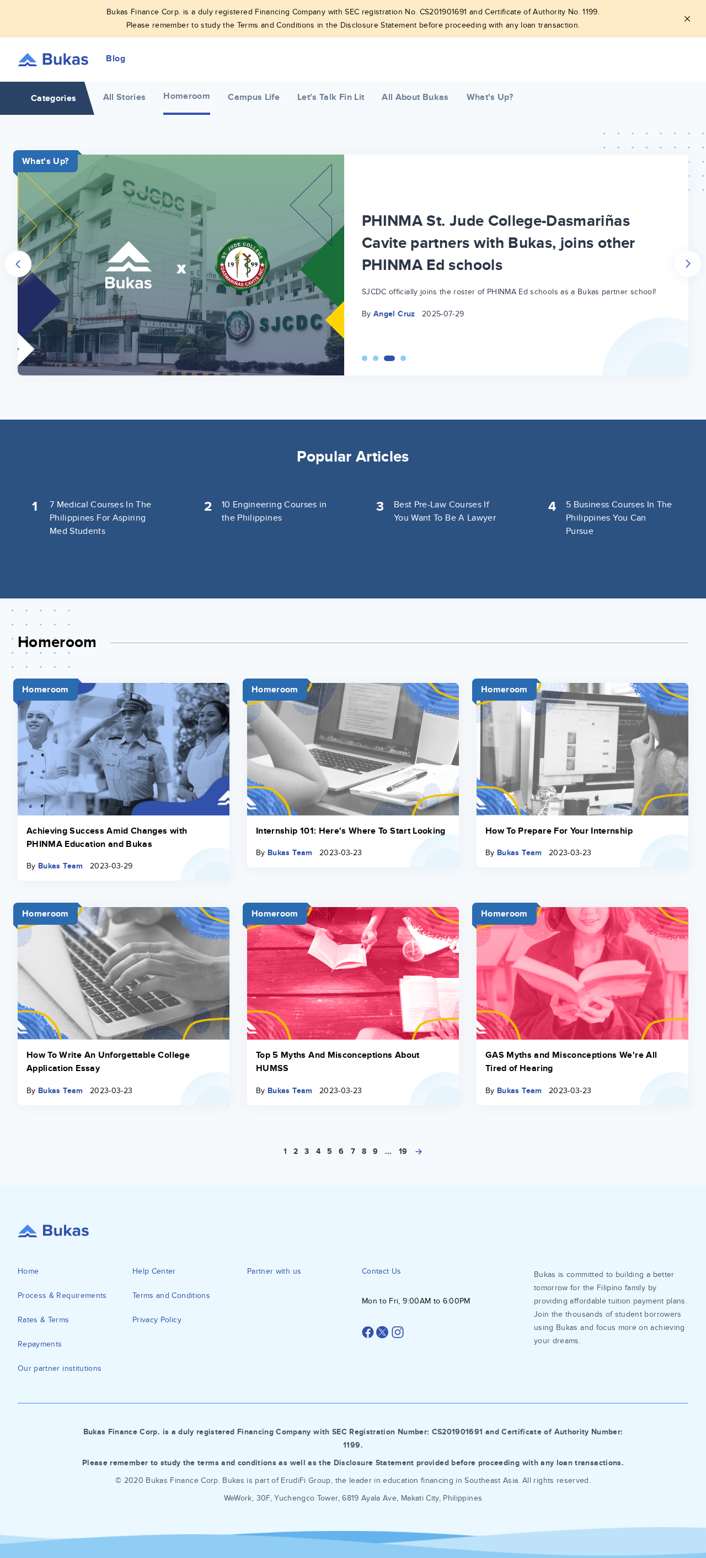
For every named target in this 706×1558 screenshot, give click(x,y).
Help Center (154, 1271)
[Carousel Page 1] (364, 358)
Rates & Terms (43, 1319)
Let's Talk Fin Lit (330, 97)
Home (28, 1271)
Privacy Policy (156, 1319)
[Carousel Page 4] (403, 358)
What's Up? (490, 97)
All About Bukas (415, 97)
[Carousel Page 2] (375, 358)
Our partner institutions (59, 1368)
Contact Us (382, 1271)
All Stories (124, 97)
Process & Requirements (62, 1295)
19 (403, 1151)
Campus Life (254, 97)
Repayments (40, 1344)
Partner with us (274, 1271)
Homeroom (186, 96)
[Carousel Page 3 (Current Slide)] (389, 358)
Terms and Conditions (171, 1295)
